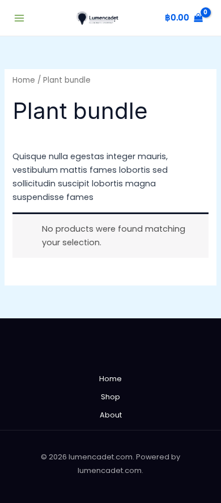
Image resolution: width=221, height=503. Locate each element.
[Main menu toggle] (19, 17)
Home (23, 80)
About (111, 415)
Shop (110, 397)
